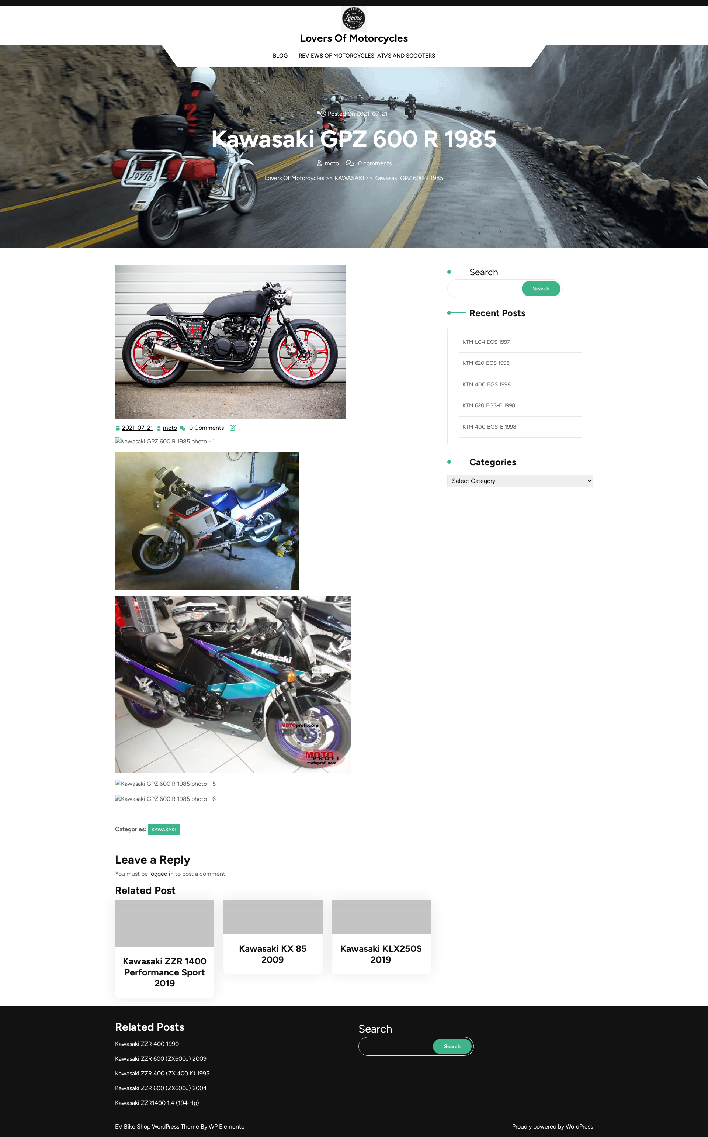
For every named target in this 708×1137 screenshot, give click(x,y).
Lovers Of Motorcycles (354, 38)
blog (280, 55)
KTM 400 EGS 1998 (486, 384)
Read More (162, 923)
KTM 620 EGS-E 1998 (488, 405)
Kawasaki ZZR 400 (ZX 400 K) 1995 (162, 1073)
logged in (161, 873)
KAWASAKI (349, 178)
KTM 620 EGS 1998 (486, 363)
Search (483, 271)
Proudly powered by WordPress (552, 1126)
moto (170, 428)
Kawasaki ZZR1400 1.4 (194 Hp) (157, 1102)
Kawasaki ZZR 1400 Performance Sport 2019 (164, 972)
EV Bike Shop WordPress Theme (158, 1126)
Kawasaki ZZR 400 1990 (147, 1043)
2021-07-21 (138, 428)
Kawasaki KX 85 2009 (273, 954)
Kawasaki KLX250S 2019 (381, 954)
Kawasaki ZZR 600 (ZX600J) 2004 (161, 1088)
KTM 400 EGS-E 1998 (489, 427)
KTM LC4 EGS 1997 (486, 342)
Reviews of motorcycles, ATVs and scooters (367, 55)
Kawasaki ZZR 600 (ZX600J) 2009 (160, 1058)
